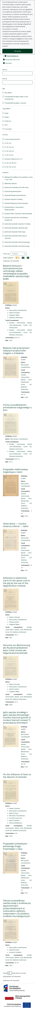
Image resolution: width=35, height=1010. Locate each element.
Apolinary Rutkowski (16, 317)
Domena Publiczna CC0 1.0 (13, 159)
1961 (10, 638)
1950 (26, 516)
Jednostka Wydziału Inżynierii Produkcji (17, 224)
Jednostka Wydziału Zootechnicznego (17, 246)
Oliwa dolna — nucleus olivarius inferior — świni (15, 525)
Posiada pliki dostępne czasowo (15, 103)
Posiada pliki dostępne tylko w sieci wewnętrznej (16, 98)
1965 (10, 965)
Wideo (7, 117)
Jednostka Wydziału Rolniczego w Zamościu (16, 237)
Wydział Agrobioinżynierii (13, 191)
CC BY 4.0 (8, 143)
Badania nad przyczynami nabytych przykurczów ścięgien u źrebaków (16, 350)
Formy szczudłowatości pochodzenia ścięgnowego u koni (17, 407)
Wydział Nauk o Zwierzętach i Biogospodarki (14, 208)
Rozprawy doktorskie (12, 59)
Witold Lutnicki (14, 622)
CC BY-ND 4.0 (9, 151)
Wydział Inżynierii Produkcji (14, 199)
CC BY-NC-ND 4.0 (10, 163)
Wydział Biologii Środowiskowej (15, 195)
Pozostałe (8, 129)
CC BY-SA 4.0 (9, 155)
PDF (6, 125)
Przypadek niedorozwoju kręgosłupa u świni (15, 470)
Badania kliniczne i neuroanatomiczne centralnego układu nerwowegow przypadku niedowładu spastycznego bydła (16, 272)
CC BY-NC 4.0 (9, 147)
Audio (6, 113)
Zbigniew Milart (14, 315)
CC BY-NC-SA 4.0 (10, 167)
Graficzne (8, 121)
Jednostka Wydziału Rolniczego (15, 232)
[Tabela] (28, 258)
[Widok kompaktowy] (23, 258)
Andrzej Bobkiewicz (15, 823)
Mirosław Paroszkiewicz (17, 816)
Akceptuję (17, 51)
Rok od (4, 69)
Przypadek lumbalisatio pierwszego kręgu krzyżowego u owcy (15, 846)
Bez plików (8, 93)
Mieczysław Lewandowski (17, 310)
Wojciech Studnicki (15, 952)
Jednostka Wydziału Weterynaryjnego (17, 242)
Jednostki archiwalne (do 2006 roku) (16, 187)
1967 (10, 340)
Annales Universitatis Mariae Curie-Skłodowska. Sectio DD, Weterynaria (20, 325)
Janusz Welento (14, 820)
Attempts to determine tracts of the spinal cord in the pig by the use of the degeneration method (16, 581)
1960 (10, 705)
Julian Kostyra (13, 813)
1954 (10, 836)
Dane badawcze (12, 56)
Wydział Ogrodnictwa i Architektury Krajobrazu (16, 219)
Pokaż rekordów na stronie (14, 973)
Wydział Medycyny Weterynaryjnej (16, 203)
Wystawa (8, 63)
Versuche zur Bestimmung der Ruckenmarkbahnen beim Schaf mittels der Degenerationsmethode (16, 649)
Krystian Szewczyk (15, 818)
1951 (26, 570)
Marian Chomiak (14, 313)
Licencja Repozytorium (12, 139)
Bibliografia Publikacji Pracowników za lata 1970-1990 (19, 178)
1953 (26, 767)
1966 (26, 397)
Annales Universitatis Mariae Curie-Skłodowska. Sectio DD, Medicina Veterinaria (20, 332)
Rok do (4, 79)
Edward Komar (14, 950)
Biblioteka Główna (11, 183)
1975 (10, 462)
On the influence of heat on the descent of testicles (17, 775)
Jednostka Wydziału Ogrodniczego (16, 228)
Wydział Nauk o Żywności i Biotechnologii (18, 213)
